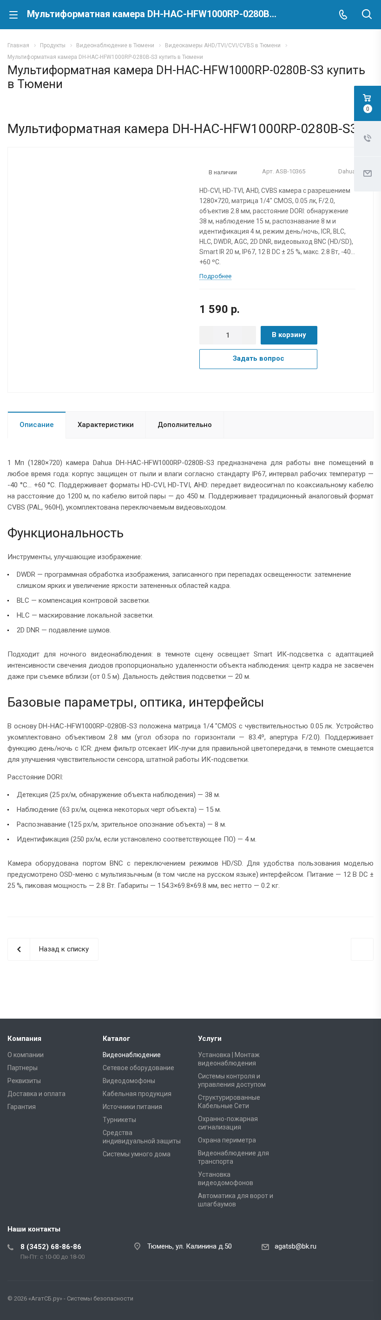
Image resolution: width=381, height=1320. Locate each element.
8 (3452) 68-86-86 (50, 1247)
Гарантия (21, 1106)
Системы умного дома (137, 1154)
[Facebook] (342, 1300)
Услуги (210, 1038)
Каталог (116, 1038)
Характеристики (106, 425)
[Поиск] (367, 15)
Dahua (346, 171)
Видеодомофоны (129, 1080)
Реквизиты (24, 1080)
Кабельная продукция (137, 1093)
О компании (25, 1055)
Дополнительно (185, 425)
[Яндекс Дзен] (364, 1300)
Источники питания (132, 1106)
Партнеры (22, 1067)
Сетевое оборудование (138, 1067)
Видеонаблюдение (132, 1055)
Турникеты (119, 1119)
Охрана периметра (227, 1140)
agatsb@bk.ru (295, 1246)
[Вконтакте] (319, 1300)
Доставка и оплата (36, 1093)
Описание (37, 425)
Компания (24, 1038)
